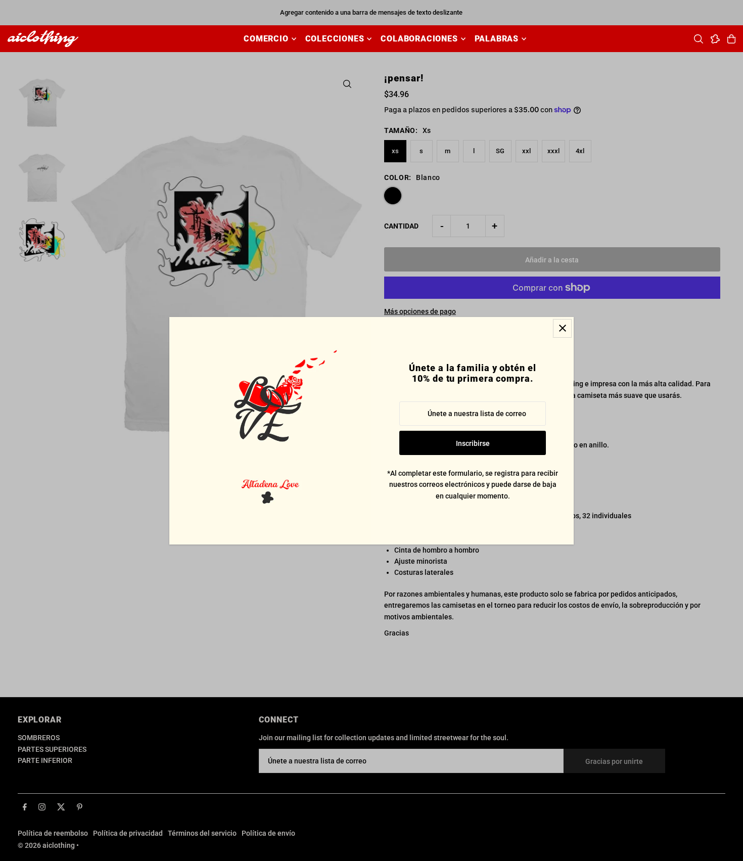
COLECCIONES (334, 38)
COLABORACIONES (419, 38)
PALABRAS (497, 38)
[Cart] (731, 38)
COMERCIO (266, 38)
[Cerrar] (562, 328)
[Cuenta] (715, 38)
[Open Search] (698, 38)
